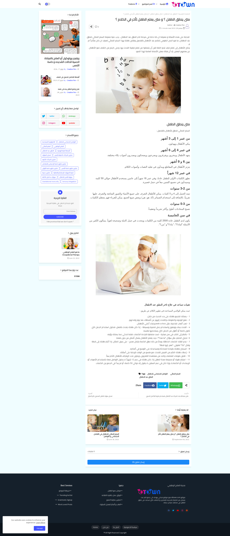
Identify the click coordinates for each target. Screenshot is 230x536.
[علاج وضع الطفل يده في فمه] (46, 92)
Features (131, 4)
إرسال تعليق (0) (138, 462)
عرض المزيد (92, 410)
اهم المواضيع (147, 4)
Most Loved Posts (65, 504)
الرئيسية (163, 4)
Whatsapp (174, 385)
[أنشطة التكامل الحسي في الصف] (46, 80)
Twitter (161, 385)
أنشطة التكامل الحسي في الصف (67, 77)
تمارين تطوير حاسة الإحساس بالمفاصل (54, 163)
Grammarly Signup (65, 500)
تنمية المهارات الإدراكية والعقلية (63, 172)
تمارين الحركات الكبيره (49, 159)
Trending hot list (66, 495)
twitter (52, 116)
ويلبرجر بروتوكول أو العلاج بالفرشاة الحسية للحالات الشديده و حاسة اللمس (61, 62)
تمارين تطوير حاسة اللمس (69, 168)
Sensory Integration (69, 181)
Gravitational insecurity (50, 181)
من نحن (105, 527)
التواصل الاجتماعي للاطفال (157, 374)
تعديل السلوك (46, 155)
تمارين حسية (46, 172)
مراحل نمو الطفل (114, 490)
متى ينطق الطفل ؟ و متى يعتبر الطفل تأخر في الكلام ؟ (173, 435)
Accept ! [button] (39, 528)
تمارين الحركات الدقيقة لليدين (63, 155)
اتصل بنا (116, 527)
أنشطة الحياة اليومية (64, 150)
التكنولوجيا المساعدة (48, 141)
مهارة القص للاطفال (65, 177)
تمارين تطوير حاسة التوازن (50, 168)
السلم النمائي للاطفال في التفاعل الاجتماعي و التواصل (106, 435)
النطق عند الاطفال (170, 14)
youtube (72, 123)
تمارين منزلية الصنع (113, 500)
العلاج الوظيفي (59, 146)
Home (95, 527)
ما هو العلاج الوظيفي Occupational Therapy (70, 253)
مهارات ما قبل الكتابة (49, 177)
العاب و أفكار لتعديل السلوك (110, 504)
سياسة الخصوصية (130, 527)
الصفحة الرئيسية (184, 14)
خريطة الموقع (64, 490)
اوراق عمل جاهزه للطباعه (111, 495)
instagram (52, 123)
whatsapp (72, 116)
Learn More (40, 522)
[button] (39, 4)
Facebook (148, 385)
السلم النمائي (175, 374)
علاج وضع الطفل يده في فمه (68, 89)
